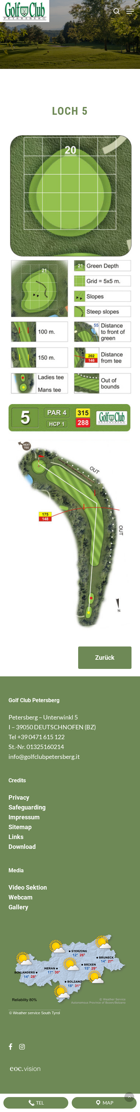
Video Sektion (27, 887)
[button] (130, 11)
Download (22, 846)
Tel (39, 1103)
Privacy (18, 797)
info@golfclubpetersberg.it (44, 756)
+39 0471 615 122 (41, 737)
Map (107, 1103)
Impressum (24, 817)
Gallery (18, 907)
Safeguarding (27, 807)
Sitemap (20, 827)
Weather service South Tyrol (36, 1013)
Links (15, 836)
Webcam (20, 897)
